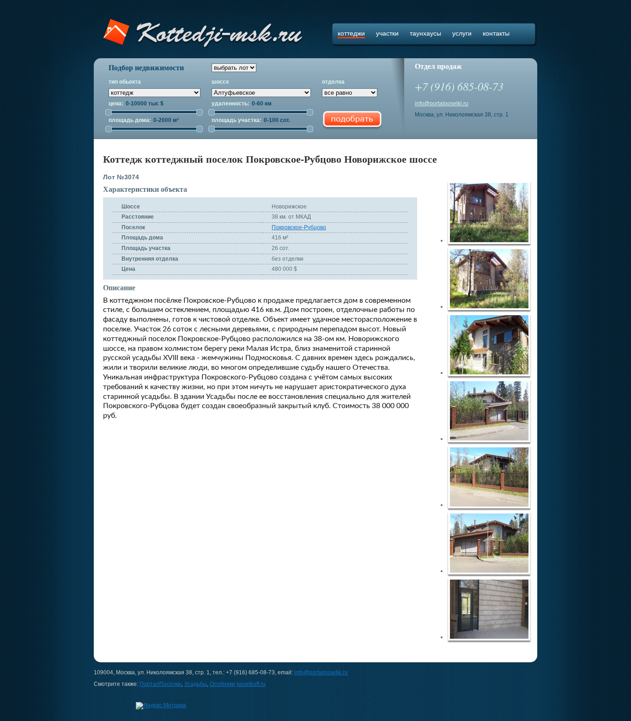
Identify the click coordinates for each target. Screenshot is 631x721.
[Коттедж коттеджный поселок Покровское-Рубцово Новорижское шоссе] (492, 214)
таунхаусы (425, 33)
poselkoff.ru (251, 684)
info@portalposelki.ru (441, 103)
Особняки (222, 684)
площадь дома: (130, 120)
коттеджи (351, 33)
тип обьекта (125, 82)
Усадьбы (195, 684)
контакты (496, 33)
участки (387, 33)
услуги (462, 33)
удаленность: (231, 103)
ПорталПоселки (161, 684)
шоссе (220, 82)
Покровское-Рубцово (299, 227)
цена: (117, 103)
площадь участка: (237, 120)
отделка (333, 82)
